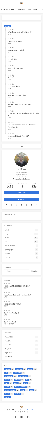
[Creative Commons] (14, 417)
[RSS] (36, 205)
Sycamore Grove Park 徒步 (17, 95)
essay (10, 61)
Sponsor (22, 199)
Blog (29, 10)
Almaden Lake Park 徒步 (16, 50)
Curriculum (21, 10)
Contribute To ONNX (15, 41)
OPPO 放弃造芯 (13, 59)
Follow (22, 192)
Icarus (34, 410)
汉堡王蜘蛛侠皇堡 (14, 86)
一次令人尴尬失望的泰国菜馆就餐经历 (17, 286)
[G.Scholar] (31, 205)
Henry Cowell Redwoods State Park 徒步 (17, 295)
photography (9, 324)
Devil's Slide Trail (10, 322)
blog (9, 43)
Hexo (28, 410)
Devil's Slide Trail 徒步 (11, 313)
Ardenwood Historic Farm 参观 (18, 136)
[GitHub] (28, 417)
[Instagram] (11, 205)
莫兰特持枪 (12, 77)
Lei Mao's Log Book (8, 10)
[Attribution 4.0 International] (21, 417)
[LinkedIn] (21, 205)
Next (21, 146)
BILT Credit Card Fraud (15, 68)
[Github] (6, 205)
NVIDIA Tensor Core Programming (19, 104)
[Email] (26, 205)
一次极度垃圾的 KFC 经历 (12, 304)
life (9, 34)
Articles (36, 10)
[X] (16, 205)
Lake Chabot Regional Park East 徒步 (20, 32)
